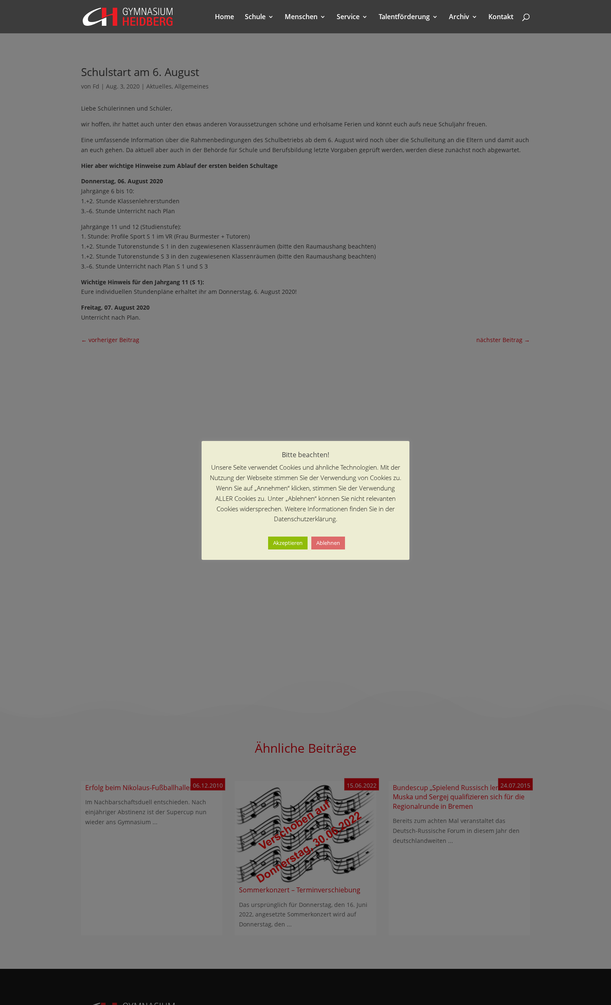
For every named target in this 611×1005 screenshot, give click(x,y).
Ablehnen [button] (328, 543)
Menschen (301, 17)
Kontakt (500, 17)
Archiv (459, 17)
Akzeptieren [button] (288, 543)
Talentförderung (404, 17)
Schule (255, 17)
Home (224, 17)
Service (348, 17)
